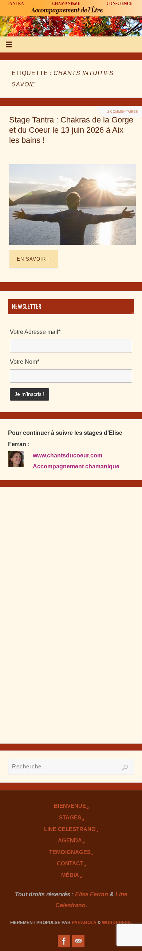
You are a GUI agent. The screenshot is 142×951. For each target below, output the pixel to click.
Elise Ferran (91, 894)
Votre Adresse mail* (35, 331)
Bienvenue (70, 806)
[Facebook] (64, 941)
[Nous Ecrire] (78, 941)
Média (70, 875)
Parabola (84, 922)
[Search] (125, 767)
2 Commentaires (122, 111)
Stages (70, 818)
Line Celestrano (70, 829)
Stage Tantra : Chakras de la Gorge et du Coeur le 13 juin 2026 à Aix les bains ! (71, 130)
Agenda (70, 840)
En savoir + (34, 259)
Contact (70, 863)
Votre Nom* (24, 361)
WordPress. (117, 922)
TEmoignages (70, 852)
